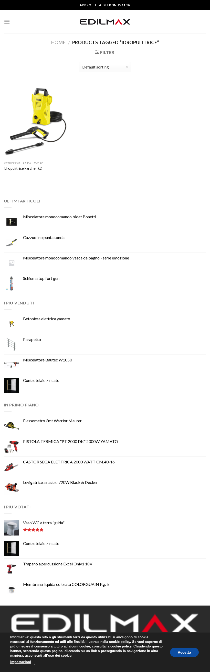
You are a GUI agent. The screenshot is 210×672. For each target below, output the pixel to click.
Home (58, 42)
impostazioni (20, 662)
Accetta (184, 652)
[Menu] (7, 21)
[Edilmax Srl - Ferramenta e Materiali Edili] (105, 21)
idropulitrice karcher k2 (23, 168)
